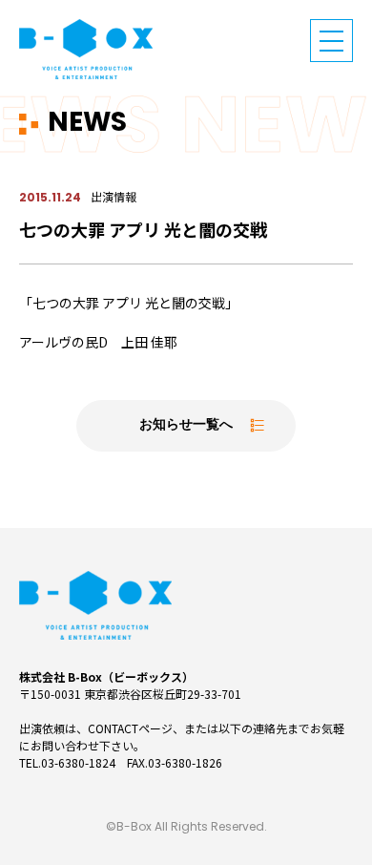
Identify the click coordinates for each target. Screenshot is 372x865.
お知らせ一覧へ (186, 425)
